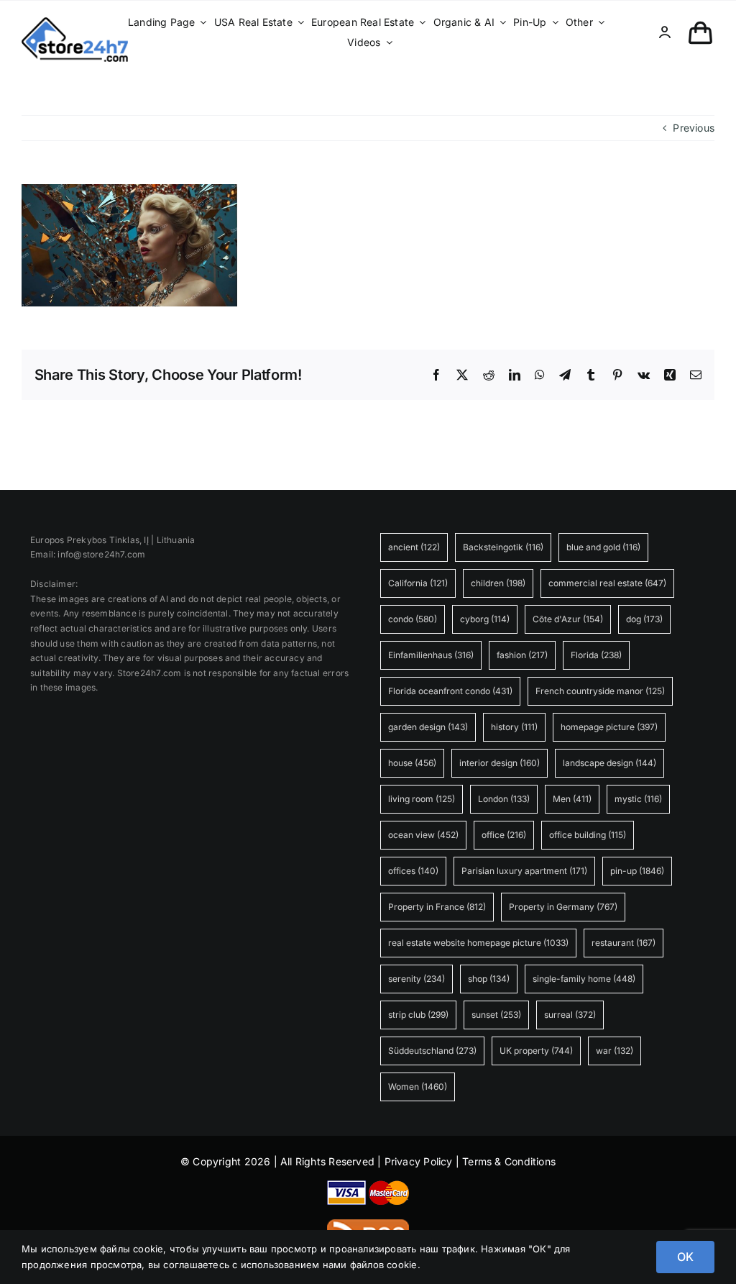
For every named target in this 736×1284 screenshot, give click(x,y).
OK (685, 1256)
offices (413, 870)
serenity (416, 978)
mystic (638, 798)
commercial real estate (607, 583)
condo (412, 619)
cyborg (485, 619)
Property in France (437, 906)
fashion (522, 655)
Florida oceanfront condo (450, 691)
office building (587, 834)
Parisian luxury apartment (524, 870)
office (504, 834)
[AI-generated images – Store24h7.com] (75, 22)
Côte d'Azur (568, 619)
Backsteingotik (503, 547)
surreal (570, 1014)
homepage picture (609, 726)
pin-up (637, 870)
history (514, 726)
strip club (418, 1014)
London (504, 798)
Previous (693, 128)
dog (644, 619)
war (614, 1050)
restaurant (624, 942)
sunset (496, 1014)
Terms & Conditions (509, 1161)
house (412, 762)
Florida (596, 655)
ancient (414, 547)
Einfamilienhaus (431, 655)
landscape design (609, 762)
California (418, 583)
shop (489, 978)
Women (417, 1086)
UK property (536, 1050)
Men (572, 798)
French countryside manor (600, 691)
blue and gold (603, 547)
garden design (428, 726)
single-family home (584, 978)
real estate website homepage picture (478, 942)
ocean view (423, 834)
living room (421, 798)
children (498, 583)
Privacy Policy (419, 1161)
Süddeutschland (432, 1050)
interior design (499, 762)
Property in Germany (563, 906)
